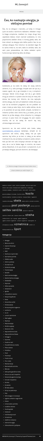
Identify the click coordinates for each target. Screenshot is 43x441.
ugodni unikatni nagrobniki (9, 220)
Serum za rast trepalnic (12, 374)
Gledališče (8, 281)
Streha (7, 382)
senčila (17, 210)
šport (17, 229)
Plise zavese (9, 347)
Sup (6, 393)
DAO (6, 251)
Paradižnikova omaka (12, 345)
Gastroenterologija (11, 275)
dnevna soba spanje (7, 187)
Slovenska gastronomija (13, 377)
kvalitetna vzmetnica (17, 197)
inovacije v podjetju (7, 190)
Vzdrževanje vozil (10, 414)
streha (29, 215)
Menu (21, 12)
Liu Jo (6, 313)
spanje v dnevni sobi (19, 215)
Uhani (7, 401)
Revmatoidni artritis (11, 366)
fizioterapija (30, 187)
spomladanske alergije (11, 131)
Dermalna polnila (10, 256)
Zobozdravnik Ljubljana (12, 425)
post (14, 205)
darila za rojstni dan (31, 185)
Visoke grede (9, 409)
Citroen (7, 248)
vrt (35, 220)
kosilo (30, 193)
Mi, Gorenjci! (21, 4)
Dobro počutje (9, 262)
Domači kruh (9, 265)
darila (13, 185)
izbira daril (25, 190)
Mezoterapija (9, 323)
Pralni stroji (8, 358)
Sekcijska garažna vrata (12, 372)
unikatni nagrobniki (22, 220)
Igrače (7, 291)
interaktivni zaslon (17, 190)
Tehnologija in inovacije (12, 396)
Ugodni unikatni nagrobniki (13, 398)
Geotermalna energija (12, 278)
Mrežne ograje (9, 326)
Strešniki (7, 385)
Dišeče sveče (9, 259)
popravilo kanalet (6, 206)
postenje (24, 205)
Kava (6, 299)
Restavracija (9, 364)
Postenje (8, 356)
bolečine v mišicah (7, 185)
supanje (15, 218)
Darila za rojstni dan (11, 254)
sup (11, 218)
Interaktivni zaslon (11, 294)
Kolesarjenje (9, 305)
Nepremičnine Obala (11, 334)
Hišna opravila (9, 286)
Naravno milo (9, 329)
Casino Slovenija (10, 246)
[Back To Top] (40, 436)
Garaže (7, 273)
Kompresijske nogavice (12, 307)
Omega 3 (8, 337)
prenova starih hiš (35, 206)
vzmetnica (21, 224)
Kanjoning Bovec (10, 297)
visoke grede (31, 220)
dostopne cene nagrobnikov (20, 187)
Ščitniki (7, 369)
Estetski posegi (10, 267)
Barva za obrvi (9, 243)
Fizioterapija (9, 270)
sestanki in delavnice (28, 210)
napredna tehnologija (7, 201)
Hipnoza (7, 283)
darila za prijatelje (20, 185)
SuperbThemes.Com (28, 436)
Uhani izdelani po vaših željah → (21, 170)
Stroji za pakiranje (11, 390)
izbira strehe (32, 190)
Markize (7, 321)
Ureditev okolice (10, 406)
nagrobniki (34, 197)
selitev (6, 210)
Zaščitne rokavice (10, 420)
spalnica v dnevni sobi (8, 215)
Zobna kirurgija (10, 422)
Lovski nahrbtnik (10, 315)
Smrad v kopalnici (10, 380)
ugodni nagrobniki (22, 218)
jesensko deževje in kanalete (9, 194)
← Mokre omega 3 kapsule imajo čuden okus (21, 166)
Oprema (7, 339)
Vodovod (7, 412)
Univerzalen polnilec (11, 404)
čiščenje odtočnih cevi (7, 229)
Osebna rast (9, 342)
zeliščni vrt (32, 224)
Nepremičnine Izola (11, 331)
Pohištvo (7, 350)
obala (17, 200)
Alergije (7, 240)
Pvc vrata (8, 361)
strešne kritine (6, 218)
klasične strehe (21, 194)
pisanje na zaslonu (34, 201)
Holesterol (8, 289)
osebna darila (25, 201)
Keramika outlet (10, 302)
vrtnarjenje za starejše (7, 224)
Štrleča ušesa (9, 388)
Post (6, 353)
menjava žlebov (26, 197)
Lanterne (8, 310)
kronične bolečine (6, 197)
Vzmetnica (8, 417)
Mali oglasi (8, 318)
